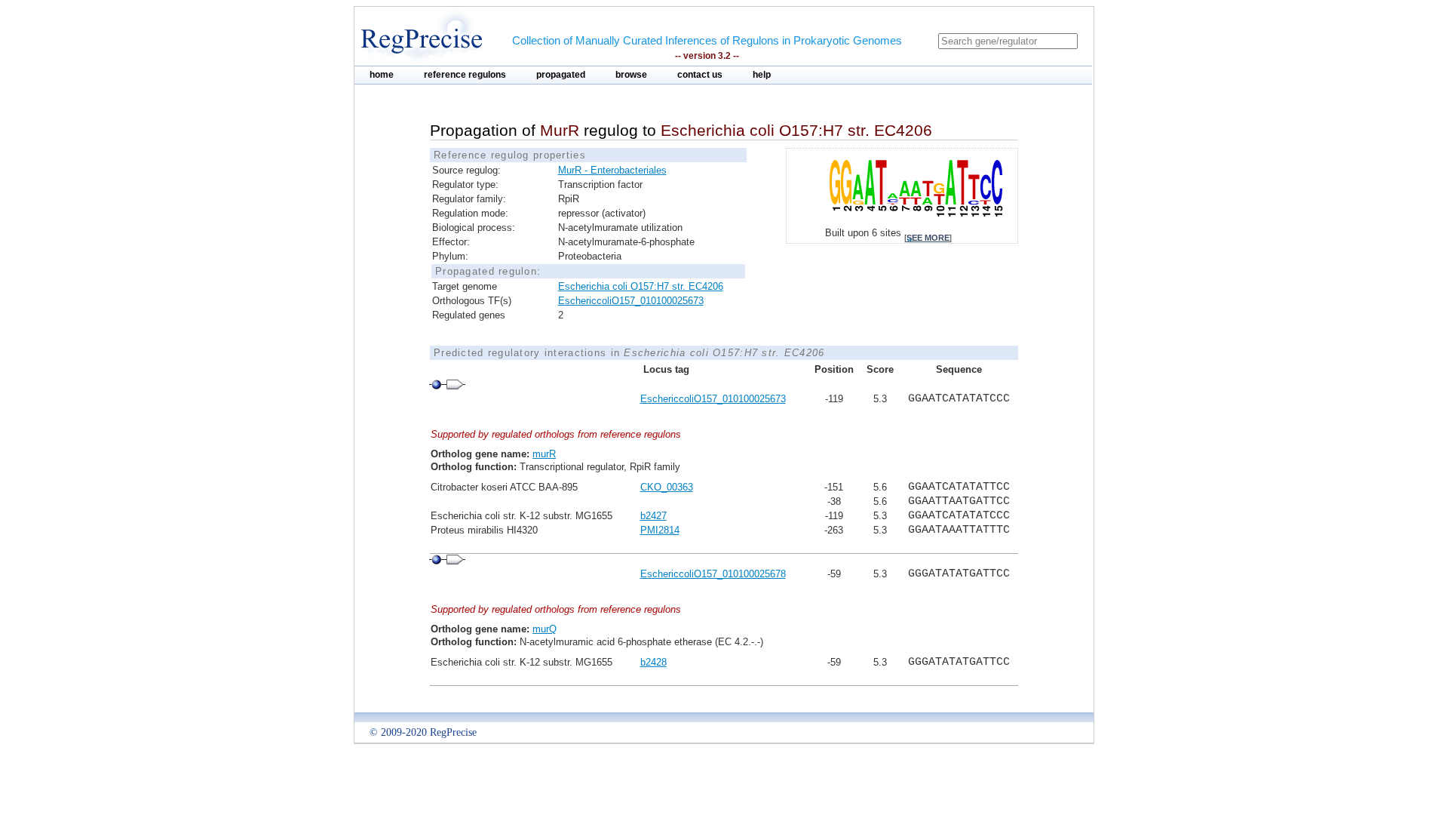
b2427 (653, 515)
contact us (699, 74)
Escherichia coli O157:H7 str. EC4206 (640, 286)
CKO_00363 (666, 487)
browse (631, 74)
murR (544, 454)
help (762, 74)
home (382, 74)
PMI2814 (660, 530)
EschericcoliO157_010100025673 (631, 300)
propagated (560, 74)
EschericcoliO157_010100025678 (713, 574)
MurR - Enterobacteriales (612, 170)
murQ (544, 629)
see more (928, 237)
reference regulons (465, 74)
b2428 (653, 662)
